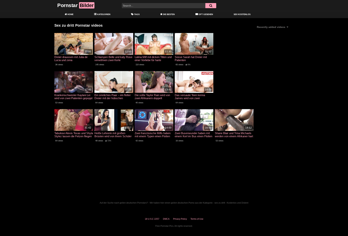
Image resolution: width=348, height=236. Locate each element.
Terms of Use (196, 219)
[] (210, 5)
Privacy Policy (180, 219)
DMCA (166, 219)
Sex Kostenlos (242, 14)
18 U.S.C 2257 (152, 219)
